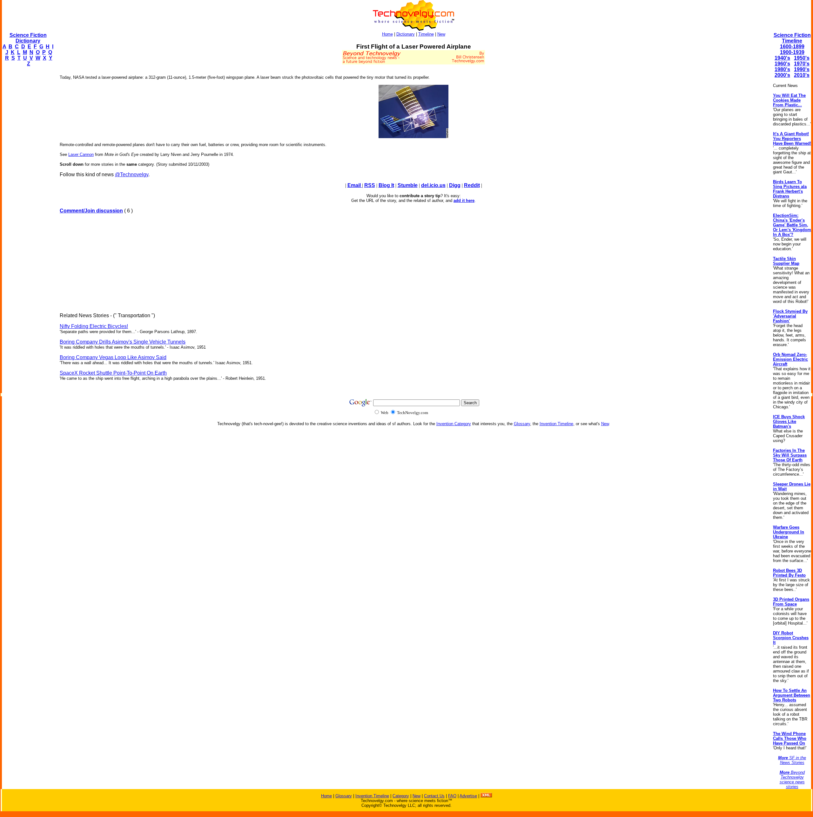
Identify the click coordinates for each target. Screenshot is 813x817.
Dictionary (405, 34)
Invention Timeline (556, 423)
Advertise (468, 796)
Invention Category (453, 423)
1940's (782, 58)
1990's (802, 69)
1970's (802, 63)
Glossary (522, 423)
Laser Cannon (81, 154)
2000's (782, 75)
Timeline (426, 34)
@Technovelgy (131, 174)
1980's (782, 69)
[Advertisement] (27, 167)
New (441, 34)
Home (387, 34)
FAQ (452, 796)
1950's (802, 58)
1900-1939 (792, 52)
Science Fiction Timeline (792, 38)
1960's (782, 63)
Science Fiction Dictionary (28, 38)
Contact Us (434, 796)
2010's (802, 75)
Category (401, 796)
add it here (464, 200)
